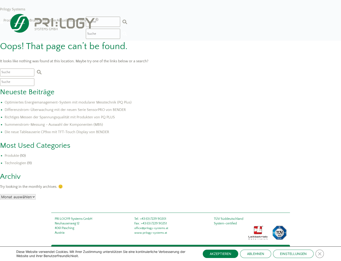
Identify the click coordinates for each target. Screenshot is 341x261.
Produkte (12, 156)
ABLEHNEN (255, 254)
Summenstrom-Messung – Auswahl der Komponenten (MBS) (54, 125)
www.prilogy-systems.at (150, 232)
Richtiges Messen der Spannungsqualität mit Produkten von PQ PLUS (60, 117)
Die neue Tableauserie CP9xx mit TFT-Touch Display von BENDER (57, 132)
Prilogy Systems (12, 9)
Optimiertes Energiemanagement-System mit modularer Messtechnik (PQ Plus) (68, 102)
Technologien (15, 163)
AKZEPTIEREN (220, 254)
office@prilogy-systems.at (151, 228)
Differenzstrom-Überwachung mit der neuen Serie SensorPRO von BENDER (65, 110)
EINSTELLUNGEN (293, 254)
